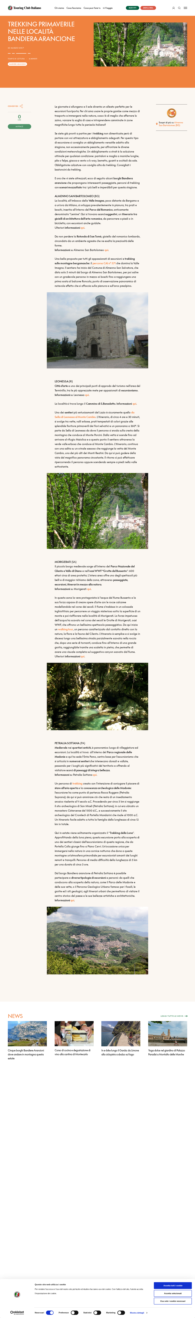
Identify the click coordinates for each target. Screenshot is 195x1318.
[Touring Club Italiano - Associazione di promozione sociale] (24, 8)
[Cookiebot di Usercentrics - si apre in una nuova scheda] (17, 1313)
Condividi (13, 106)
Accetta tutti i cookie (172, 1285)
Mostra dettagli (137, 1313)
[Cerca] (179, 8)
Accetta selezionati (173, 1293)
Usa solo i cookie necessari (172, 1301)
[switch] (74, 1313)
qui (82, 227)
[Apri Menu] (185, 8)
